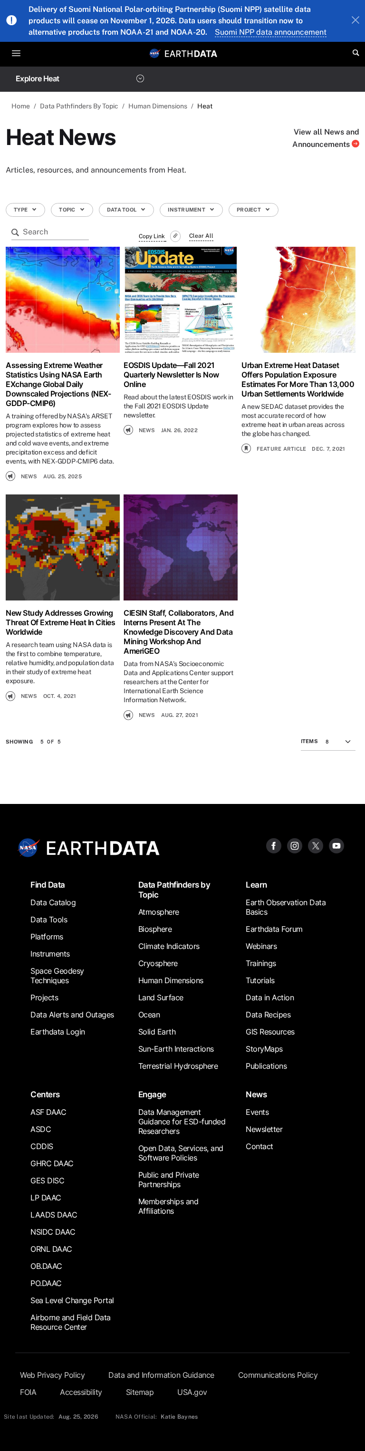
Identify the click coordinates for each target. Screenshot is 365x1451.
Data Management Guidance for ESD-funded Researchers (182, 1121)
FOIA (28, 1392)
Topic (68, 210)
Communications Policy (278, 1375)
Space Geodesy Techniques (57, 975)
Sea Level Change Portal (72, 1300)
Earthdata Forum (274, 929)
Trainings (261, 963)
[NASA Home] (155, 53)
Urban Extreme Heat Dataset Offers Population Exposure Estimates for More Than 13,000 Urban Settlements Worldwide (297, 379)
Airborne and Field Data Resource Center (70, 1322)
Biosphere (155, 929)
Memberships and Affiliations (168, 1206)
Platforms (46, 936)
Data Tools (48, 919)
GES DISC (47, 1180)
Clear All (201, 235)
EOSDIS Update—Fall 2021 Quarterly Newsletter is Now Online (171, 374)
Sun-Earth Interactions (176, 1049)
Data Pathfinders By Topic (79, 106)
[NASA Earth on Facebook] (273, 845)
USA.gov (192, 1392)
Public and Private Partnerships (168, 1179)
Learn (256, 885)
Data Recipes (268, 1014)
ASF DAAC (48, 1112)
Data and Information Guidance (161, 1375)
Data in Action (270, 997)
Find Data (47, 885)
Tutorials (260, 980)
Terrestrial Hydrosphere (178, 1066)
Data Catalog (53, 902)
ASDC (40, 1129)
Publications (266, 1066)
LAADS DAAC (53, 1214)
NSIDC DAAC (52, 1232)
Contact (259, 1146)
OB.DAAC (46, 1266)
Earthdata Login (57, 1031)
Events (257, 1112)
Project (249, 210)
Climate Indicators (169, 946)
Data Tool (122, 210)
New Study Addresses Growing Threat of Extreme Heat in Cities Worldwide (60, 622)
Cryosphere (158, 963)
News (256, 1094)
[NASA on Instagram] (294, 845)
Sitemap (140, 1392)
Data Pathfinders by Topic (174, 890)
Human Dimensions (157, 106)
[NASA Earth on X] (315, 845)
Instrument (187, 210)
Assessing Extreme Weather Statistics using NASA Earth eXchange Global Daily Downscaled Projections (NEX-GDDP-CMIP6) (58, 384)
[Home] (191, 53)
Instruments (50, 953)
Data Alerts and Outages (72, 1014)
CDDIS (41, 1146)
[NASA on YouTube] (336, 845)
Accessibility (81, 1392)
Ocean (149, 1014)
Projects (44, 997)
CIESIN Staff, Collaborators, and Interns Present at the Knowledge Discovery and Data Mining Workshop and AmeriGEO (178, 632)
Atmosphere (158, 912)
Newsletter (264, 1129)
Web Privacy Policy (52, 1375)
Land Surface (160, 997)
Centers (45, 1094)
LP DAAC (45, 1197)
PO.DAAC (46, 1283)
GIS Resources (270, 1031)
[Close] (355, 21)
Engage (152, 1094)
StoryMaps (264, 1049)
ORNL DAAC (51, 1249)
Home (20, 106)
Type (21, 210)
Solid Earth (157, 1031)
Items (309, 741)
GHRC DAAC (52, 1163)
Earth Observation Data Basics (286, 907)
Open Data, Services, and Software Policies (180, 1152)
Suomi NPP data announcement (271, 32)
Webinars (261, 946)
